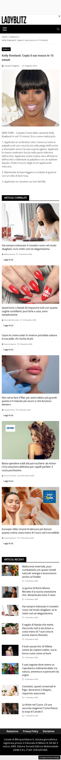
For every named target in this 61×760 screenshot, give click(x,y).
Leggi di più (8, 259)
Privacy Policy (30, 731)
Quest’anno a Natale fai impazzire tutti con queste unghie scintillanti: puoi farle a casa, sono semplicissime (30, 311)
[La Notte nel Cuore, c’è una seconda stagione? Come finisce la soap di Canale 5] (10, 708)
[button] (58, 29)
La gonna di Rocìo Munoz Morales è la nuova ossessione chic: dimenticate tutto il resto (39, 591)
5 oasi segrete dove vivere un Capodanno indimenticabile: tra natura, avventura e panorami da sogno (40, 670)
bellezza (6, 49)
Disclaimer (49, 731)
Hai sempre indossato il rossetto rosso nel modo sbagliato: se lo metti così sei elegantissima (29, 247)
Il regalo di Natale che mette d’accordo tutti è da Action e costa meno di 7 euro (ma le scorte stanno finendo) (37, 630)
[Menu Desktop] (5, 29)
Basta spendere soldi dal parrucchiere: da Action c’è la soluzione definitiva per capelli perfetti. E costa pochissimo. (29, 467)
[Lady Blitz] (14, 19)
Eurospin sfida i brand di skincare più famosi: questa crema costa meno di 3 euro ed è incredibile (30, 530)
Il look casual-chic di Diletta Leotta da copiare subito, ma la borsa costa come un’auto (39, 650)
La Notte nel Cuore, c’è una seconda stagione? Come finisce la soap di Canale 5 (40, 708)
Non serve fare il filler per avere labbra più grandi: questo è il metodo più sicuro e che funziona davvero (29, 401)
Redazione (12, 731)
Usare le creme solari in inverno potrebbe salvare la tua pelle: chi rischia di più (29, 337)
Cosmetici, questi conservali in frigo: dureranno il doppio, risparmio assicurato (39, 690)
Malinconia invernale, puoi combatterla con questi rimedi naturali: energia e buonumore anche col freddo (39, 571)
